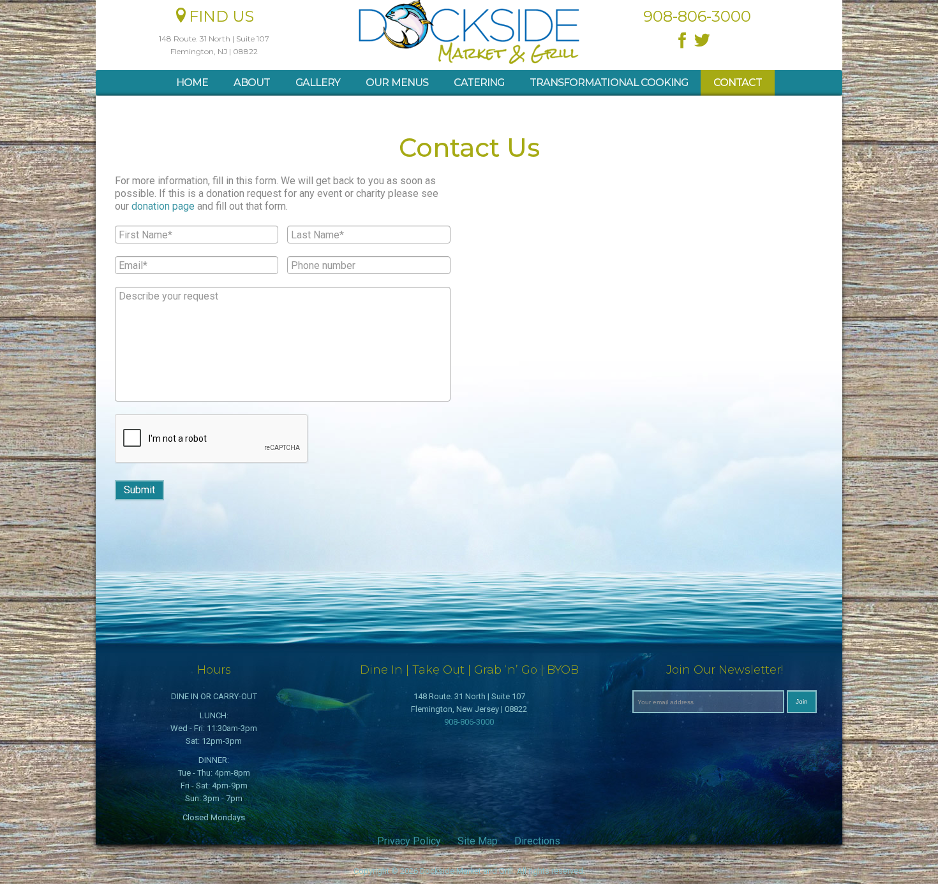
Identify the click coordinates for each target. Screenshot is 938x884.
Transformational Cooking (609, 82)
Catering (479, 82)
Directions (537, 841)
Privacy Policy (409, 841)
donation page (163, 206)
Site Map (478, 841)
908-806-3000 (469, 722)
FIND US (221, 16)
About (252, 82)
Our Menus (397, 82)
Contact (737, 82)
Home (192, 82)
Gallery (317, 82)
